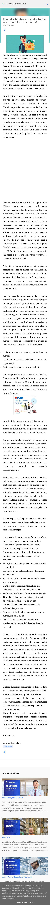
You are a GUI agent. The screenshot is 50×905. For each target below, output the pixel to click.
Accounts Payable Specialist (12, 798)
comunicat (8, 746)
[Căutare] (46, 4)
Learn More (21, 902)
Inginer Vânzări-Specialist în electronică (17, 877)
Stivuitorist (6, 837)
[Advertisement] (25, 172)
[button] (4, 30)
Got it (32, 902)
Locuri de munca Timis (16, 4)
